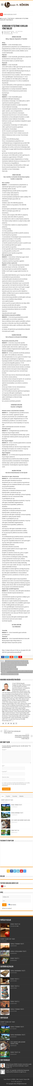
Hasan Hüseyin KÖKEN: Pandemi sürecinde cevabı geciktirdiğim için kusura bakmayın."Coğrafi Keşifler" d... (18, 1065)
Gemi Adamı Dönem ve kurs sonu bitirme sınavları (15, 663)
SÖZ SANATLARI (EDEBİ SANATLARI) (14, 14)
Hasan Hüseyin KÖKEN (8, 31)
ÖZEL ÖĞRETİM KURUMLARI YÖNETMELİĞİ (12, 731)
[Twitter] (14, 871)
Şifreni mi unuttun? (7, 908)
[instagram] (24, 871)
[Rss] (8, 871)
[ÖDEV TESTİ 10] (5, 930)
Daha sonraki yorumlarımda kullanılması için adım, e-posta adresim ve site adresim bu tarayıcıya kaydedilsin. (16, 784)
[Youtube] (21, 871)
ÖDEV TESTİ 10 (15, 830)
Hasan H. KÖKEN (11, 1079)
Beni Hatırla (13, 904)
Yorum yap (15, 32)
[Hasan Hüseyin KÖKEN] (16, 4)
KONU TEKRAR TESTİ (16, 804)
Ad (3, 765)
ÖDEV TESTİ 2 (14, 986)
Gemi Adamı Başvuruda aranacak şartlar (17, 661)
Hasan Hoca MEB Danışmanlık (9, 669)
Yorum (4, 749)
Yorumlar (14, 796)
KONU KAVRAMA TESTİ (17, 813)
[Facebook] (11, 871)
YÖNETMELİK (10, 18)
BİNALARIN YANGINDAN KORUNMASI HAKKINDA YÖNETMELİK (22, 736)
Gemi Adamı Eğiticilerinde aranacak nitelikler (14, 665)
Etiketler (21, 796)
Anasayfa (3, 18)
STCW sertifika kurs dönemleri (10, 674)
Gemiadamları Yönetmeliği (9, 667)
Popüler (8, 796)
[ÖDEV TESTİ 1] (5, 961)
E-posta (4, 771)
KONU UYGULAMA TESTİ (18, 951)
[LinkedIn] (18, 871)
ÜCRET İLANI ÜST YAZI (7, 800)
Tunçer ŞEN (26, 1079)
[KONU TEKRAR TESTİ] (5, 946)
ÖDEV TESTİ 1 (14, 958)
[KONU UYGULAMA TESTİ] (5, 953)
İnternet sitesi (5, 777)
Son (3, 796)
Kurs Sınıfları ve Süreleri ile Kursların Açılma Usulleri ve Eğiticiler (17, 671)
